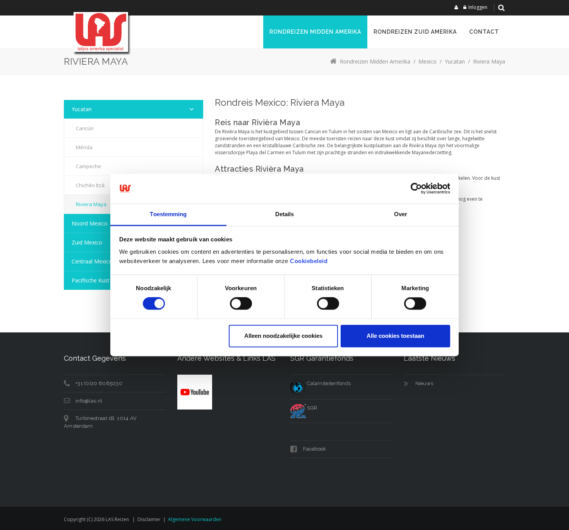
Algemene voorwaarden (194, 519)
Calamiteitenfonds (328, 383)
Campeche (88, 166)
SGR (311, 408)
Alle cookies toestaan (395, 335)
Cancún (85, 128)
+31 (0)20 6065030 (98, 383)
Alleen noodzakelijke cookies (283, 335)
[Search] (501, 7)
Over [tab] (400, 214)
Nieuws (424, 383)
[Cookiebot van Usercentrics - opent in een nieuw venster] (416, 188)
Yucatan (82, 109)
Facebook (314, 449)
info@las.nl (88, 401)
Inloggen (477, 7)
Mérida (84, 147)
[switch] (241, 304)
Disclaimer (149, 519)
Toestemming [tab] (168, 214)
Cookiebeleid (308, 261)
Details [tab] (284, 214)
